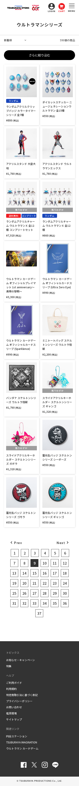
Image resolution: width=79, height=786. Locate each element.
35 (55, 603)
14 (24, 573)
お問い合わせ (14, 707)
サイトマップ (14, 719)
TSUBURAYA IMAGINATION (21, 742)
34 (45, 603)
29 (55, 593)
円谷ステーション (16, 736)
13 (14, 573)
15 (34, 573)
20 (24, 583)
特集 (8, 666)
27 (34, 593)
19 (14, 583)
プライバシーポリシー (19, 701)
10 (45, 563)
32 (24, 603)
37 (39, 613)
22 (45, 583)
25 (14, 593)
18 (65, 573)
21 (34, 583)
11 (55, 563)
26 (24, 593)
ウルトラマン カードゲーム (22, 748)
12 (65, 563)
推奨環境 (11, 713)
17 (55, 573)
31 (14, 603)
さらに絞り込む (39, 55)
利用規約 (11, 689)
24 (65, 583)
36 (65, 603)
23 (55, 583)
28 (45, 593)
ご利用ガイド (14, 682)
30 (65, 593)
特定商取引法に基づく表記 (22, 695)
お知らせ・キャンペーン (20, 660)
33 (34, 603)
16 (45, 573)
